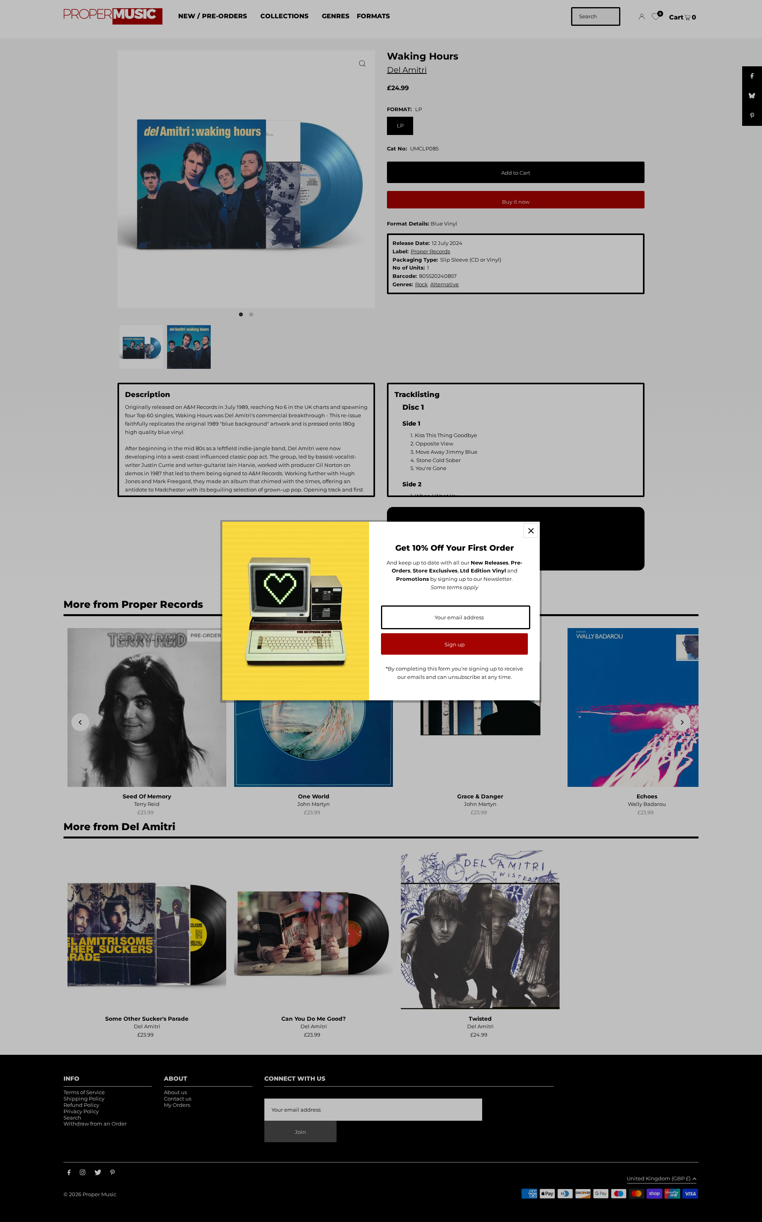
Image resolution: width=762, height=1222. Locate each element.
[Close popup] (531, 531)
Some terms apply (454, 587)
